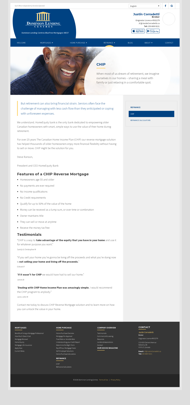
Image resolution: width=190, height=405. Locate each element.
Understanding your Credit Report (68, 342)
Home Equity (19, 342)
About (147, 42)
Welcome (21, 42)
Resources (100, 339)
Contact (169, 42)
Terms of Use (103, 380)
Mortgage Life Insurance (23, 345)
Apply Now (18, 348)
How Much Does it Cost (23, 336)
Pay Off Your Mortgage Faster (66, 348)
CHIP (132, 114)
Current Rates (19, 351)
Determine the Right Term (65, 345)
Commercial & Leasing (105, 336)
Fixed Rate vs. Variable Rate (65, 339)
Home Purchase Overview (65, 333)
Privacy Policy (115, 380)
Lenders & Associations (105, 342)
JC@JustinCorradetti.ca (149, 23)
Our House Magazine (107, 348)
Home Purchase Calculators (66, 354)
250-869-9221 (154, 26)
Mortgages (46, 42)
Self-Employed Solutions (64, 351)
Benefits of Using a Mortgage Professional (29, 333)
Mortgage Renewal (21, 339)
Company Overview (106, 327)
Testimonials (101, 333)
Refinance (109, 42)
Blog (130, 42)
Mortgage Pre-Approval (64, 336)
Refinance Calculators (140, 120)
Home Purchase (78, 42)
